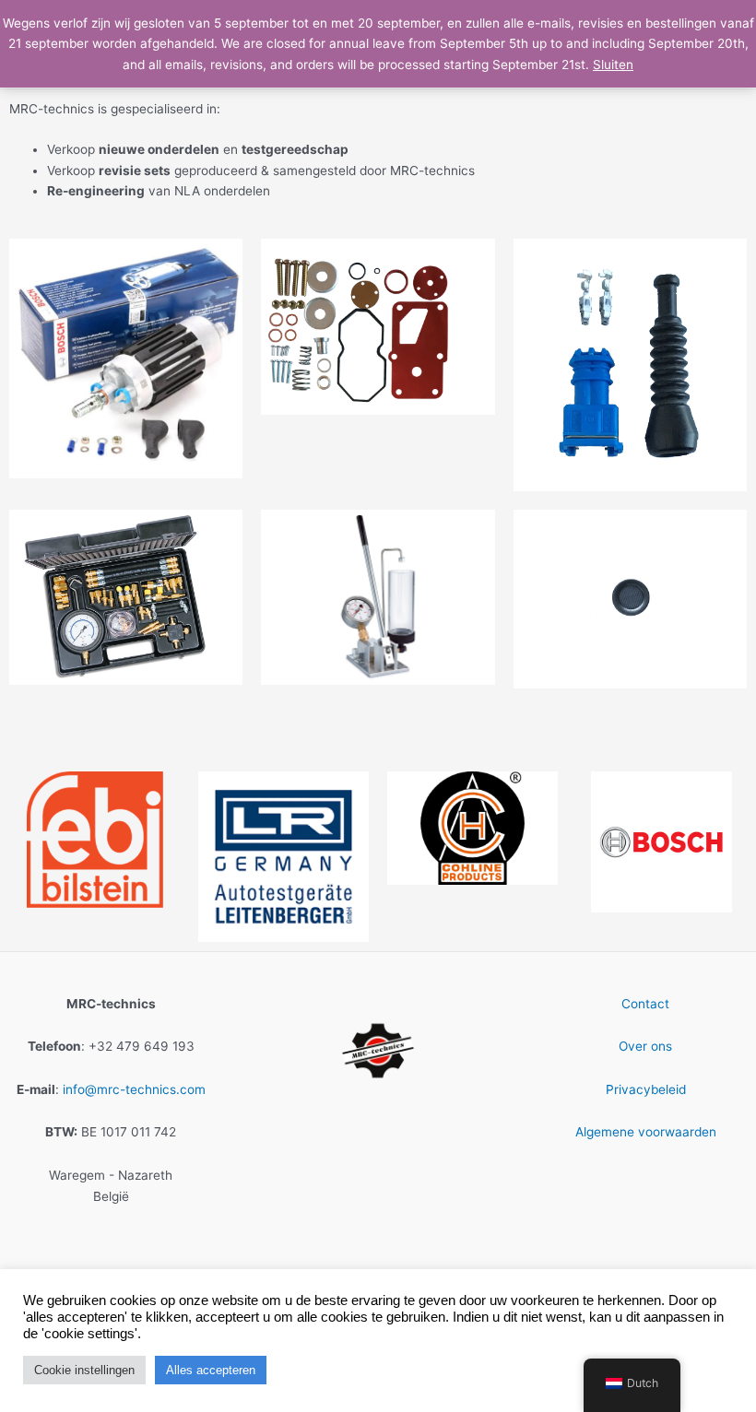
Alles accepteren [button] (210, 1370)
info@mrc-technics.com (134, 1089)
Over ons (645, 1046)
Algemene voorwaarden (645, 1131)
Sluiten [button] (613, 64)
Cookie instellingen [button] (84, 1370)
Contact (645, 1003)
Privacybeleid (646, 1089)
